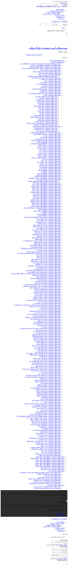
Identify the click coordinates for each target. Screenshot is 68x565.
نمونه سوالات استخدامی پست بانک (51, 159)
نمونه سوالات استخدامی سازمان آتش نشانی (52, 467)
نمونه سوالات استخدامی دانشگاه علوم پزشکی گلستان (46, 203)
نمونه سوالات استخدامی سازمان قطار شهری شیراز (47, 262)
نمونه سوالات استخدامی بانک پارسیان (47, 101)
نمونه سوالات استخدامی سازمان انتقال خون (49, 228)
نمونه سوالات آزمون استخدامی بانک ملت (46, 96)
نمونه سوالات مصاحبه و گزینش (55, 485)
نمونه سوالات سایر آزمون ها (56, 471)
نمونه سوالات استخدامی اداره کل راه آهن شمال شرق (46, 77)
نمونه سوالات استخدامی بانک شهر (48, 113)
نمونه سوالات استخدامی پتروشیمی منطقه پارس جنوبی (46, 157)
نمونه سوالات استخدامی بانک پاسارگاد (47, 102)
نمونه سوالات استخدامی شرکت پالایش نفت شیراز (47, 292)
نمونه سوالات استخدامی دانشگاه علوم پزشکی (48, 179)
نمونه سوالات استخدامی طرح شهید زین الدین (48, 391)
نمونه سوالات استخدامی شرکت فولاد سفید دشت (47, 341)
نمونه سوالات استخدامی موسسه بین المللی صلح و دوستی (45, 414)
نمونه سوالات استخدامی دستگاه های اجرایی (49, 214)
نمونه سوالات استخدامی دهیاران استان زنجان (48, 218)
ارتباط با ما (61, 18)
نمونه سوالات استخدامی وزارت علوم (51, 445)
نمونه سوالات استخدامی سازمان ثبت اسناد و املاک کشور (45, 245)
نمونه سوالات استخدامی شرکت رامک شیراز (49, 325)
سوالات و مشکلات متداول (53, 12)
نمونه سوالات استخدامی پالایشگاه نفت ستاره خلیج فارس (45, 143)
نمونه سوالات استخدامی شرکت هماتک (50, 378)
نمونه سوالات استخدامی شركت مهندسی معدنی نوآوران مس (44, 272)
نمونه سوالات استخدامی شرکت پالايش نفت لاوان (47, 289)
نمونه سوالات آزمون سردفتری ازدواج (50, 70)
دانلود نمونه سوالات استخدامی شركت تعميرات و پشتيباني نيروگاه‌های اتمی (40, 63)
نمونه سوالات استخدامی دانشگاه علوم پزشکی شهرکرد (42, 181)
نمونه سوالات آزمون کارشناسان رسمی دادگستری (47, 480)
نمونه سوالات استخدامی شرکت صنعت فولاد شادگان (46, 336)
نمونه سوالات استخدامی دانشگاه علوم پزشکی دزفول (49, 460)
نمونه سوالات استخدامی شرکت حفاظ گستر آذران (47, 322)
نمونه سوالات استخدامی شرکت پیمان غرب (49, 301)
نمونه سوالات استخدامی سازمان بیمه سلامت (48, 236)
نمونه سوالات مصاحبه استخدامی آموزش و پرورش (47, 486)
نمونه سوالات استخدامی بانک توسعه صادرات (45, 128)
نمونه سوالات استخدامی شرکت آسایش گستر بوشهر (46, 275)
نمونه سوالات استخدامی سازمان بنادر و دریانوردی (47, 231)
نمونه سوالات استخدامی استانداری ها (51, 82)
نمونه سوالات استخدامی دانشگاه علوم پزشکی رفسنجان (45, 192)
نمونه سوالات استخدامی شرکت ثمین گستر (49, 320)
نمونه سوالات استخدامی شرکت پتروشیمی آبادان (47, 294)
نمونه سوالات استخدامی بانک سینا (48, 112)
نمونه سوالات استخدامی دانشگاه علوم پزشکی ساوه (47, 195)
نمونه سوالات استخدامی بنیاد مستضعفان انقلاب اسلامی (46, 132)
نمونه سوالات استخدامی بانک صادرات (50, 87)
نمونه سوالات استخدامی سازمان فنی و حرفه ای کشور (46, 259)
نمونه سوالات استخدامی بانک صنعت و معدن (45, 115)
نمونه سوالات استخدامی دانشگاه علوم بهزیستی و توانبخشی (45, 178)
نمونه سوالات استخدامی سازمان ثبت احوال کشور (47, 243)
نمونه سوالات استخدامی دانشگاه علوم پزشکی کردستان (46, 200)
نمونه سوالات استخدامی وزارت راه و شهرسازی (48, 442)
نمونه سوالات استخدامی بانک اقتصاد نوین (46, 99)
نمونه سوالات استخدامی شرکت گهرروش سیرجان (47, 359)
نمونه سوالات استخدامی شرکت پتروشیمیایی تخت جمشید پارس (43, 300)
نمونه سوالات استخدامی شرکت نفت (51, 372)
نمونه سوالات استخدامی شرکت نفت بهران (49, 373)
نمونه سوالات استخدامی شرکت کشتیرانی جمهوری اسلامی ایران (43, 353)
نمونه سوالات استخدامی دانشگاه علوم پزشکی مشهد (50, 463)
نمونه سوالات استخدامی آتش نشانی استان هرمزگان (47, 71)
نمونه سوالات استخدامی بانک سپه (48, 109)
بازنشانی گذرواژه (62, 545)
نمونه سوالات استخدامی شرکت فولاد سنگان (49, 342)
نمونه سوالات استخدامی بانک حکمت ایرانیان (45, 106)
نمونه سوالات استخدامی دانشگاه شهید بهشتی (48, 175)
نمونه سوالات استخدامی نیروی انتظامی (50, 427)
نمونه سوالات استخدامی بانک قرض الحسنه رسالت (43, 117)
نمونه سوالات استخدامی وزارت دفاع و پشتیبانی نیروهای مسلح (44, 441)
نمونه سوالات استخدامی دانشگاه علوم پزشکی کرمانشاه (45, 201)
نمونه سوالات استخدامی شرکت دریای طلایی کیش (47, 323)
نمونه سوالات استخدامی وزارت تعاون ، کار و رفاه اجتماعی (45, 438)
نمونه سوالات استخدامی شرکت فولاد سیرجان (48, 344)
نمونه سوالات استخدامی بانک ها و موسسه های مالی (47, 126)
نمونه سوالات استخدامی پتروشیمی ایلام (50, 149)
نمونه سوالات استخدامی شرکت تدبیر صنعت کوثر (47, 303)
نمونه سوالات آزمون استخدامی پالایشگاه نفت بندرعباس (45, 65)
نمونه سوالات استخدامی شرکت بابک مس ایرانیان (47, 283)
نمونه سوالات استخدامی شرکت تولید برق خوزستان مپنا (46, 319)
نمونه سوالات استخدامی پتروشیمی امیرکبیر (49, 148)
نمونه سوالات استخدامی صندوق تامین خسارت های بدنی (45, 388)
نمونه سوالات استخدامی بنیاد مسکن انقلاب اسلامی (47, 134)
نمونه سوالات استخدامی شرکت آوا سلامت (49, 279)
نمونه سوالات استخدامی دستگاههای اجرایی (49, 215)
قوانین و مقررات (59, 15)
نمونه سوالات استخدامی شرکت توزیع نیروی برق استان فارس (44, 314)
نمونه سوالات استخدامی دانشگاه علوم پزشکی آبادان (46, 182)
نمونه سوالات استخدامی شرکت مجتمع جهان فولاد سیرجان (45, 361)
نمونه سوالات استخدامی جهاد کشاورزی (50, 167)
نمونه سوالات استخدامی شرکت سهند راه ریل (48, 333)
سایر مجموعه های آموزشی (56, 60)
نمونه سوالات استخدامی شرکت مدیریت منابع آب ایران (46, 364)
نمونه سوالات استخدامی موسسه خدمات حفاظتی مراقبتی (45, 419)
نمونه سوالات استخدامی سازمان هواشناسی (49, 267)
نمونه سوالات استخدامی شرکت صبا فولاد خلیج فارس (46, 334)
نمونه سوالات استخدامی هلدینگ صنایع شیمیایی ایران (46, 430)
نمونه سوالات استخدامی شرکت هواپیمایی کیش (48, 380)
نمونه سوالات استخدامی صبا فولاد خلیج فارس (48, 386)
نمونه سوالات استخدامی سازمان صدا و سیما (49, 256)
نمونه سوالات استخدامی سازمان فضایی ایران (48, 258)
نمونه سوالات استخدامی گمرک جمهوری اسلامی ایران (46, 400)
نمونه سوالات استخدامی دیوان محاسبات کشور (48, 221)
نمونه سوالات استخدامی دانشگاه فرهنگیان (49, 209)
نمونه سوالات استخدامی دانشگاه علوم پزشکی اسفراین (46, 185)
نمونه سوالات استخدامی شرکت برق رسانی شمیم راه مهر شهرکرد (43, 284)
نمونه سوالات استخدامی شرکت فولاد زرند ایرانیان (47, 339)
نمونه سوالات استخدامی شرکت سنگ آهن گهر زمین (47, 331)
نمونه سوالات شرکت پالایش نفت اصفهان (49, 455)
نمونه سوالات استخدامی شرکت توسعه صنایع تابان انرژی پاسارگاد (43, 317)
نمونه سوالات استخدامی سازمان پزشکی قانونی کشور (46, 237)
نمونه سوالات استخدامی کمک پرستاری (50, 398)
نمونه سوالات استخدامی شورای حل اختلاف (49, 384)
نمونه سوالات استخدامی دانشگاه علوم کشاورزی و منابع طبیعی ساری (42, 207)
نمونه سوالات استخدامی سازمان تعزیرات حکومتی (47, 242)
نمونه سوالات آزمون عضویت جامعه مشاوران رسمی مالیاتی (44, 478)
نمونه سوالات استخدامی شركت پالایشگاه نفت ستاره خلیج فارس (43, 270)
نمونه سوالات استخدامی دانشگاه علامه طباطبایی (47, 176)
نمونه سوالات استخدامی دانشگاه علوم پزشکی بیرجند (46, 190)
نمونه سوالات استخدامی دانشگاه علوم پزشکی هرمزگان (45, 206)
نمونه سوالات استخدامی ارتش (52, 81)
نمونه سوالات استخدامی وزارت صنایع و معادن (48, 444)
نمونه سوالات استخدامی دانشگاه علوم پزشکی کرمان (49, 461)
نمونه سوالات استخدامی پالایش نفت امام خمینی (48, 138)
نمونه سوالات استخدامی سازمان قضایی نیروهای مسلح (46, 261)
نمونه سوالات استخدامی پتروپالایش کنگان (49, 145)
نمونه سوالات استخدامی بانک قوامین (47, 118)
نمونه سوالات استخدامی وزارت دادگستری (49, 439)
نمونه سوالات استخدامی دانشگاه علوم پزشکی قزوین (46, 198)
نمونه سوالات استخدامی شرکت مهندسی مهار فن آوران (46, 370)
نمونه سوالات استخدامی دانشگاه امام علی (49, 170)
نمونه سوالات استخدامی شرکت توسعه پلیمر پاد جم (47, 315)
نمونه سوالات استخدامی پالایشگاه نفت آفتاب (48, 142)
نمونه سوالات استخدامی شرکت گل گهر (50, 356)
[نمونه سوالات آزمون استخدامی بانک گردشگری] (61, 44)
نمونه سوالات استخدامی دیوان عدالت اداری (49, 220)
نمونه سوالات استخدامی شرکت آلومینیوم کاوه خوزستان (45, 278)
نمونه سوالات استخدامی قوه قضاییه (51, 397)
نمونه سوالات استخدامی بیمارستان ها (50, 137)
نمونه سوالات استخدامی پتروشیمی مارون (49, 156)
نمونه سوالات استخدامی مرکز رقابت (51, 409)
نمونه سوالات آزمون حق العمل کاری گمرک (49, 474)
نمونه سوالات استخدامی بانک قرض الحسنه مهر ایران (46, 88)
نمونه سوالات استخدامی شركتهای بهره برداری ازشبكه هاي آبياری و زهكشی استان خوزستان (36, 273)
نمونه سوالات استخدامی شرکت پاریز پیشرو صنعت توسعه (45, 287)
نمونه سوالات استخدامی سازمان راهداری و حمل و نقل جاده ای (44, 251)
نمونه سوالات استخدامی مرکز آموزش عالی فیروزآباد (46, 406)
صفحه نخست (60, 9)
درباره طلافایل (60, 17)
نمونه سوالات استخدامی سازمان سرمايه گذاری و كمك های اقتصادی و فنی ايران (39, 253)
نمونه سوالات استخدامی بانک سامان (47, 107)
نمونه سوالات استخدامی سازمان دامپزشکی (49, 250)
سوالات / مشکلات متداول (57, 10)
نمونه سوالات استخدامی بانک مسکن (47, 120)
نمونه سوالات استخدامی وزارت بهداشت (50, 436)
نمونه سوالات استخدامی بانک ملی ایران (46, 131)
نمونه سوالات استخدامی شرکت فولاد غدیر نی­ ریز (47, 347)
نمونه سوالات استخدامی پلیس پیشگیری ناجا (49, 162)
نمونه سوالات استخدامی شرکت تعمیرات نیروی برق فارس (45, 306)
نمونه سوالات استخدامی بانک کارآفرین (50, 90)
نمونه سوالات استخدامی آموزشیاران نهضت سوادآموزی (42, 76)
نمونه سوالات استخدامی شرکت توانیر (50, 308)
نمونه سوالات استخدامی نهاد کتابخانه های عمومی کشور (46, 424)
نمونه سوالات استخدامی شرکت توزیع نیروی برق (47, 312)
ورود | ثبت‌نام (63, 3)
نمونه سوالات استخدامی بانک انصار (51, 85)
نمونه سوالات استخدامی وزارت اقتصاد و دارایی (48, 433)
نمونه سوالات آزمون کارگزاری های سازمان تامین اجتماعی (45, 483)
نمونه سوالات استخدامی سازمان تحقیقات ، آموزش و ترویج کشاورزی (42, 240)
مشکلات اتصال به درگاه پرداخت (52, 14)
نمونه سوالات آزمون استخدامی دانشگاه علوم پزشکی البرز (45, 66)
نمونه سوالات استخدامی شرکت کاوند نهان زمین (48, 351)
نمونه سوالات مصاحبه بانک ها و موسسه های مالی (47, 488)
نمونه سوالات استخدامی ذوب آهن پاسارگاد (49, 223)
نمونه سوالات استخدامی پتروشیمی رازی (50, 151)
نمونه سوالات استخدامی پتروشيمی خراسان (49, 146)
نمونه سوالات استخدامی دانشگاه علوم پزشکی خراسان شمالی (47, 458)
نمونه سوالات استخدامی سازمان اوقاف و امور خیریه (46, 229)
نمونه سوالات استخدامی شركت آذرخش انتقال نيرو (47, 268)
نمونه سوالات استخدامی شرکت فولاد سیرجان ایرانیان (46, 345)
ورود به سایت (63, 546)
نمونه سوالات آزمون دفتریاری (53, 475)
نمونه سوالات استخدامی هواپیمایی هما (50, 431)
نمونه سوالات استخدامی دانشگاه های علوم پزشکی (47, 211)
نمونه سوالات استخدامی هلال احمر (51, 428)
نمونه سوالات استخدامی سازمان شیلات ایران (48, 254)
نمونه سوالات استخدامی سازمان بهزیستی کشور (48, 232)
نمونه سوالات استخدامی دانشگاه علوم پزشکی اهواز (50, 456)
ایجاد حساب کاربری (62, 560)
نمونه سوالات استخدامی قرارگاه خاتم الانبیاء (49, 394)
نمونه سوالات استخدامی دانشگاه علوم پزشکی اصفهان (46, 187)
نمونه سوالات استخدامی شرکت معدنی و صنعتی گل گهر (45, 367)
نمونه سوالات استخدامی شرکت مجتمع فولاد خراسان (46, 362)
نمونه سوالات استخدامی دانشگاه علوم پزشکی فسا (47, 196)
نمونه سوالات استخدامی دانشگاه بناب (50, 171)
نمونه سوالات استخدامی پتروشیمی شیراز (49, 153)
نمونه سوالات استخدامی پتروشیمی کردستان (49, 154)
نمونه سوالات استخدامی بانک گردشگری (50, 91)
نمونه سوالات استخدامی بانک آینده (48, 98)
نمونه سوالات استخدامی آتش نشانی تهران (49, 73)
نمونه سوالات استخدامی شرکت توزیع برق (49, 309)
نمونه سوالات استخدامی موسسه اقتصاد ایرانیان (48, 413)
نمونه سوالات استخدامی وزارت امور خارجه (49, 434)
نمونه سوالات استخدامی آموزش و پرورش (49, 74)
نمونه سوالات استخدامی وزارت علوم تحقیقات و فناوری (46, 447)
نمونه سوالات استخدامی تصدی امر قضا (50, 165)
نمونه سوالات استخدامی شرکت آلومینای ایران (48, 276)
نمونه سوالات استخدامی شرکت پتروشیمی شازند (47, 295)
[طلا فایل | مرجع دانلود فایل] (59, 21)
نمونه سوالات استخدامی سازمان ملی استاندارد (48, 264)
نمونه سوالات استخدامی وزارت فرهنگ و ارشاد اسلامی (46, 449)
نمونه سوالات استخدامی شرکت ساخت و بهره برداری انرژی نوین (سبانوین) (40, 328)
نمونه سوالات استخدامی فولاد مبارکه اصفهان (48, 392)
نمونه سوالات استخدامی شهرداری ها (51, 383)
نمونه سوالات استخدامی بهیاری (52, 135)
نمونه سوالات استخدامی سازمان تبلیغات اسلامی (47, 239)
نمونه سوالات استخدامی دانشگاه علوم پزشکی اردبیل (46, 184)
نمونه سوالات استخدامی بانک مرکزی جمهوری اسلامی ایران (44, 93)
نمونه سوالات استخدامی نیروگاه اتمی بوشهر (49, 425)
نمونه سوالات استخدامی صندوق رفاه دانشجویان (48, 389)
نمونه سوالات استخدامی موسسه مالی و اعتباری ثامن (46, 422)
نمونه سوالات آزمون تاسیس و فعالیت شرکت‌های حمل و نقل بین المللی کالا (40, 472)
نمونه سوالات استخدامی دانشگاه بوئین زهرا (49, 173)
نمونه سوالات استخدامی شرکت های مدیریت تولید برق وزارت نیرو (43, 377)
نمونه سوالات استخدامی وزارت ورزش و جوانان (48, 453)
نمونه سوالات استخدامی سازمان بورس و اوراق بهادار (46, 234)
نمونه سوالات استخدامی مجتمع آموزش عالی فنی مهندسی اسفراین (42, 403)
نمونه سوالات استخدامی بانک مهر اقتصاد (46, 121)
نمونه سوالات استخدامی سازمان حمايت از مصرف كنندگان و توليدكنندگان (41, 248)
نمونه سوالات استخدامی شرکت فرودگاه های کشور (47, 337)
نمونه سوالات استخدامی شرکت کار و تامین (49, 350)
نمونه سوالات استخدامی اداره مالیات (51, 79)
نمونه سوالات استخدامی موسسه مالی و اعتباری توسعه (46, 420)
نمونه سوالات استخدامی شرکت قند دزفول (52, 469)
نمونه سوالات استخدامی (57, 62)
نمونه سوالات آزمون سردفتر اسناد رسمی (49, 477)
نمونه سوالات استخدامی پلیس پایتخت (51, 160)
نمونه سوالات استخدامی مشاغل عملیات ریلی (48, 411)
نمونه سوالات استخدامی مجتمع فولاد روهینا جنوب (47, 405)
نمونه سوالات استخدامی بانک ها (52, 95)
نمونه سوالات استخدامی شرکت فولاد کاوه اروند (48, 348)
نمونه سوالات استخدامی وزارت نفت (51, 450)
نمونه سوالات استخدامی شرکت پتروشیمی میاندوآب (47, 298)
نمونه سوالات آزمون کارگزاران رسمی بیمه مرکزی (47, 481)
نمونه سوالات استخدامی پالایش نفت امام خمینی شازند (46, 140)
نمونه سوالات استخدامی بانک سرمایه (47, 110)
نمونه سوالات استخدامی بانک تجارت (47, 104)
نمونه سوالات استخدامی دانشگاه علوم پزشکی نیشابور (49, 464)
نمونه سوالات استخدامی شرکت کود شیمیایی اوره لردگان (45, 355)
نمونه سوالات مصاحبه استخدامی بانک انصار (45, 124)
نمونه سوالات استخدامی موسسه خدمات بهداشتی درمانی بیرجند (43, 417)
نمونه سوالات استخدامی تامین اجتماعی (50, 164)
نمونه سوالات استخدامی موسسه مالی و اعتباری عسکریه (41, 123)
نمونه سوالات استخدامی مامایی (52, 402)
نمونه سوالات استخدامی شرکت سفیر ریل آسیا (48, 330)
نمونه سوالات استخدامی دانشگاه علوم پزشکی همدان (49, 466)
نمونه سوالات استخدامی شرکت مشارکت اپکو (48, 366)
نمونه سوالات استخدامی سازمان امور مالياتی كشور (47, 226)
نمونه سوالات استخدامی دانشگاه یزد (51, 212)
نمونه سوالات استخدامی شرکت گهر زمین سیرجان (47, 358)
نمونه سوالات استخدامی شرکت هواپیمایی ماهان (48, 381)
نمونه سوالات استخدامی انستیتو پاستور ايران (49, 84)
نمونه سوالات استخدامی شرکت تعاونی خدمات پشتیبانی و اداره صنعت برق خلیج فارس (37, 304)
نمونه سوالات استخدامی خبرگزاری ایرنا (50, 168)
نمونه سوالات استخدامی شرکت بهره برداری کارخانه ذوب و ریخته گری (41, 286)
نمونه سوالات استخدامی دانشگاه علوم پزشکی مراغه (46, 204)
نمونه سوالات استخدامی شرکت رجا (51, 326)
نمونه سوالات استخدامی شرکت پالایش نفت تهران (47, 290)
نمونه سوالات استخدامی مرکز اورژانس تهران (48, 408)
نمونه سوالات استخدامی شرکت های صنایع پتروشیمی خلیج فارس (43, 375)
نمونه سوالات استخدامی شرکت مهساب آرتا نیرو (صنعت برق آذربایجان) (41, 369)
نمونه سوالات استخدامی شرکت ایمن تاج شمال (48, 281)
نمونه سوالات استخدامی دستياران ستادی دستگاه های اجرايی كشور (42, 217)
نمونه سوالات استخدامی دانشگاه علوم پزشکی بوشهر (46, 189)
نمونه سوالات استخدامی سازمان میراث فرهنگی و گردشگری (44, 265)
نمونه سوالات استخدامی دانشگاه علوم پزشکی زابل (47, 193)
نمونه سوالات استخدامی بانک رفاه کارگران (45, 129)
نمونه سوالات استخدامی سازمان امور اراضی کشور (47, 225)
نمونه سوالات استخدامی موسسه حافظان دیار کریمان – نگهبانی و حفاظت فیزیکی (39, 416)
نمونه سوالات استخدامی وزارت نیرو (51, 452)
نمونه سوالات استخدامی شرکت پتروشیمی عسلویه (47, 297)
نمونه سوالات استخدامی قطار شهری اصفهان (48, 395)
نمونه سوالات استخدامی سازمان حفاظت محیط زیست (46, 247)
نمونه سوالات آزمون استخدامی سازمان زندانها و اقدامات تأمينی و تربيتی (41, 68)
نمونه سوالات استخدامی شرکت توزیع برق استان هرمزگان (45, 311)
